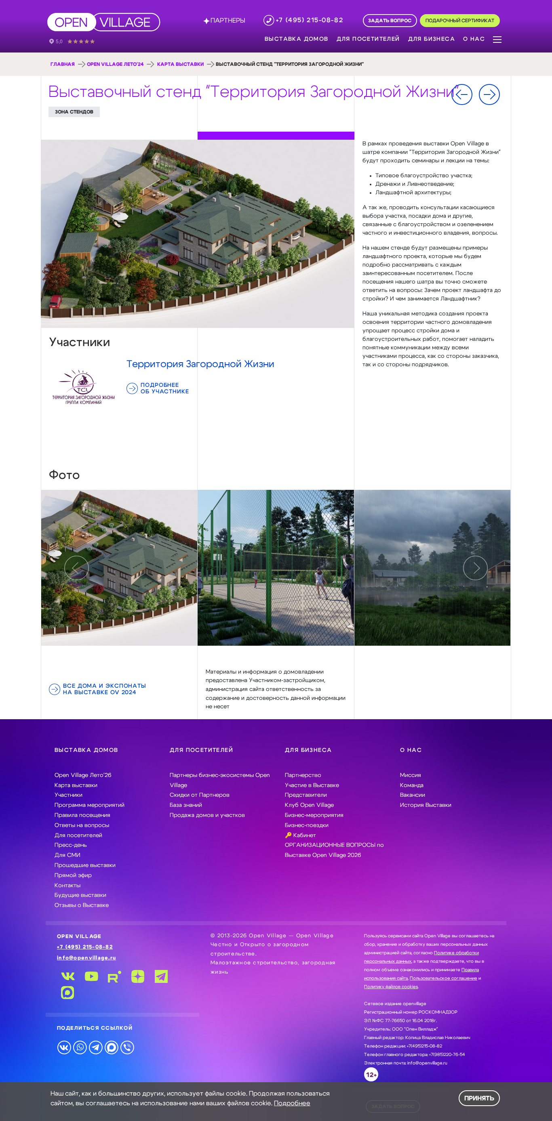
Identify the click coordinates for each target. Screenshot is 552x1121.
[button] (497, 38)
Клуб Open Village (309, 805)
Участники (68, 795)
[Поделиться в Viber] (127, 1047)
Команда (411, 785)
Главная (63, 64)
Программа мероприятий (89, 805)
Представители (306, 795)
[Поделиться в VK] (64, 1047)
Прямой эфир (73, 875)
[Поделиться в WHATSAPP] (80, 1047)
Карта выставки (180, 64)
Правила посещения (82, 815)
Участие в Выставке (312, 785)
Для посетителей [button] (368, 39)
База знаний (186, 805)
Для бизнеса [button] (431, 39)
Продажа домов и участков (207, 815)
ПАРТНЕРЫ (228, 20)
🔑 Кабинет (300, 835)
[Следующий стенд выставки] (489, 94)
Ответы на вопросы (82, 825)
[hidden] (119, 568)
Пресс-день (71, 845)
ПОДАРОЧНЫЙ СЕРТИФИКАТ (460, 21)
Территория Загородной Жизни (200, 364)
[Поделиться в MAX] (111, 1047)
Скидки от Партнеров (200, 795)
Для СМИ (67, 855)
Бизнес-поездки (307, 825)
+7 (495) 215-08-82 (85, 947)
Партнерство (303, 775)
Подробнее (292, 1103)
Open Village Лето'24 (115, 64)
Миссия (410, 775)
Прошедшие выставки (85, 865)
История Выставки (425, 805)
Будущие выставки (80, 895)
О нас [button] (474, 39)
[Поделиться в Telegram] (95, 1047)
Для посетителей (78, 835)
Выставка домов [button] (297, 39)
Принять (479, 1098)
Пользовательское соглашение (443, 978)
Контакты (67, 885)
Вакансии (412, 795)
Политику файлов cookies (391, 987)
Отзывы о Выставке (82, 905)
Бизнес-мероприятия (314, 815)
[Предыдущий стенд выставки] (462, 94)
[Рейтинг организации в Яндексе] (77, 41)
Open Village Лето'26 (83, 775)
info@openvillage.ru (86, 958)
